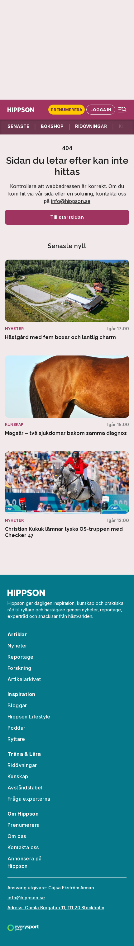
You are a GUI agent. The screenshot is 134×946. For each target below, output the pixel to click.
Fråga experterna (28, 799)
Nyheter (17, 645)
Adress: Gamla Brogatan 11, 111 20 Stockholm (55, 907)
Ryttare (16, 739)
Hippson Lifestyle (28, 716)
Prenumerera (66, 109)
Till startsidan (67, 217)
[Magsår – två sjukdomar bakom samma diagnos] (67, 396)
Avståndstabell (25, 787)
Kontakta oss (23, 847)
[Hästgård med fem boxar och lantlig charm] (67, 300)
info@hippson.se (70, 201)
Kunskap (17, 776)
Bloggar (17, 705)
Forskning (19, 668)
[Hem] (20, 109)
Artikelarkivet (24, 679)
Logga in (100, 109)
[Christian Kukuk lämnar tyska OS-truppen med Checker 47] (67, 495)
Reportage (20, 657)
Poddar (16, 728)
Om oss (16, 836)
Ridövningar (22, 765)
